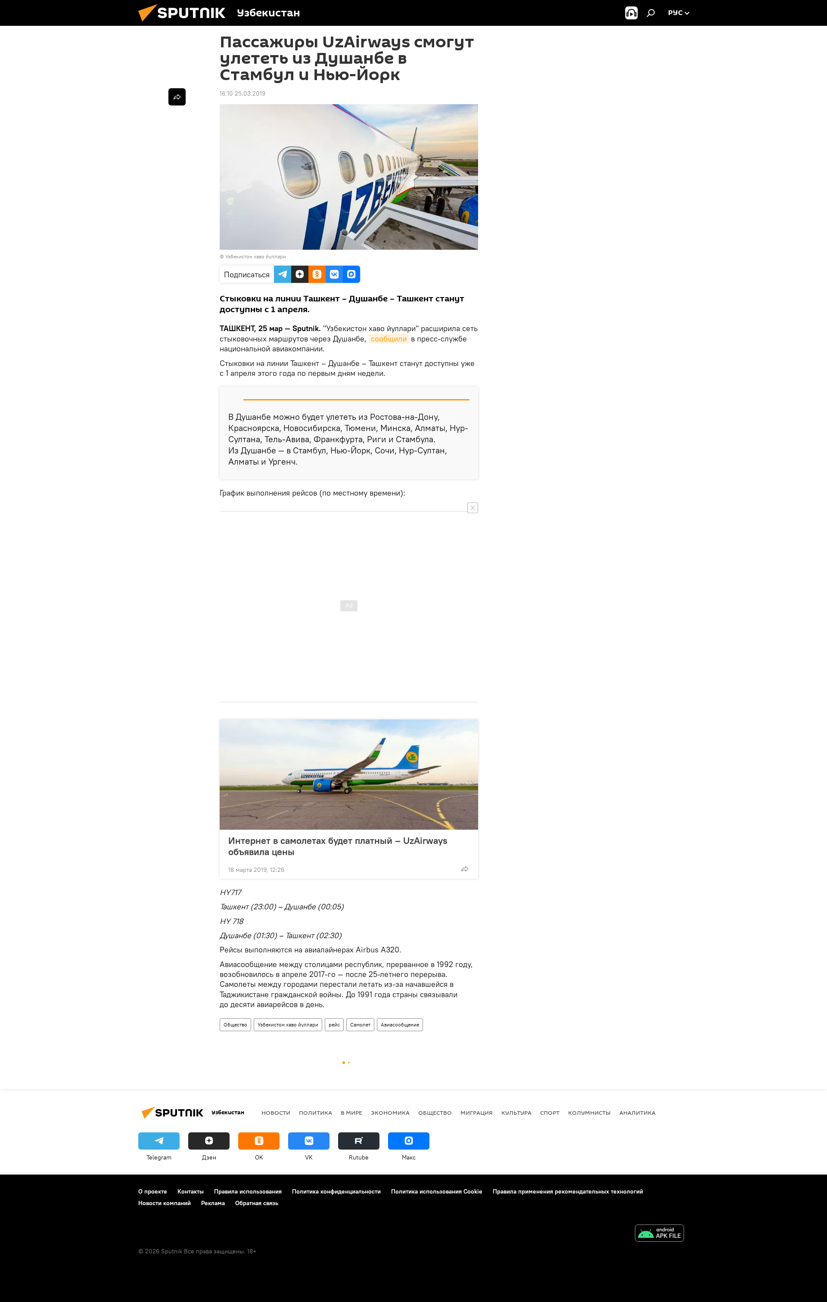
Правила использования (248, 1191)
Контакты (190, 1191)
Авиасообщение (400, 1024)
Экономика (390, 1112)
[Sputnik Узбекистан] (185, 24)
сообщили (389, 339)
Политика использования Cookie (436, 1191)
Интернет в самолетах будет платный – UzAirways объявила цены (338, 846)
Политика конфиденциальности (336, 1191)
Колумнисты (589, 1112)
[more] (464, 868)
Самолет (360, 1024)
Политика (315, 1112)
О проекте (152, 1191)
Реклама (213, 1203)
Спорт (550, 1112)
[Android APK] (659, 1234)
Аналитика (637, 1112)
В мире (351, 1112)
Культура (516, 1112)
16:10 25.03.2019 (242, 93)
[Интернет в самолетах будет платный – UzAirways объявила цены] (349, 774)
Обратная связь (256, 1203)
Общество (235, 1024)
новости (275, 1112)
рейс (334, 1024)
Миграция (476, 1112)
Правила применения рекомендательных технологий (568, 1191)
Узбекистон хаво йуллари (288, 1024)
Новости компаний (164, 1203)
